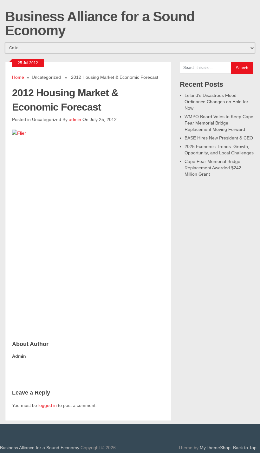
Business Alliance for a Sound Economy (100, 23)
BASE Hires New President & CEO (219, 137)
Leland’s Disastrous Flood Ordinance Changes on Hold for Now (216, 102)
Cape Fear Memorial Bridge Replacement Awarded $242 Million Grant (213, 168)
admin (75, 119)
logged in (47, 405)
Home (18, 77)
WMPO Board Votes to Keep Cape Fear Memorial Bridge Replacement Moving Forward (219, 123)
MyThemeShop (215, 447)
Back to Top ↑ (246, 447)
